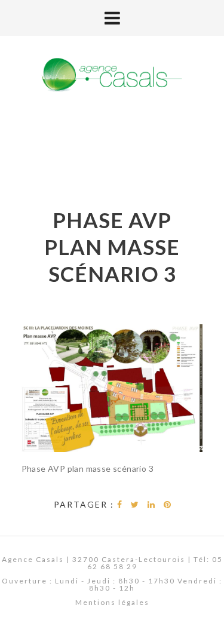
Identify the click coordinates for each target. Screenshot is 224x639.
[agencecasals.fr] (112, 75)
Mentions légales (112, 602)
